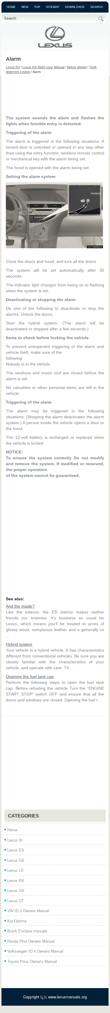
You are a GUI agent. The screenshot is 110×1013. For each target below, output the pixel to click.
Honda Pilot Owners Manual (31, 941)
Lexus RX (13, 67)
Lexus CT (15, 900)
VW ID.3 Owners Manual (28, 910)
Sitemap (52, 7)
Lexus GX (15, 890)
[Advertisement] (55, 94)
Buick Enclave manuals (27, 931)
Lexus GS (15, 860)
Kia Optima (16, 921)
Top (37, 7)
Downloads (74, 7)
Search (96, 7)
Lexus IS (15, 840)
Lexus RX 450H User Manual (43, 67)
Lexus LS (15, 870)
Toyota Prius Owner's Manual (32, 961)
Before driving (77, 67)
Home (11, 7)
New (24, 7)
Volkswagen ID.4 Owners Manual (35, 951)
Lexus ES (15, 850)
